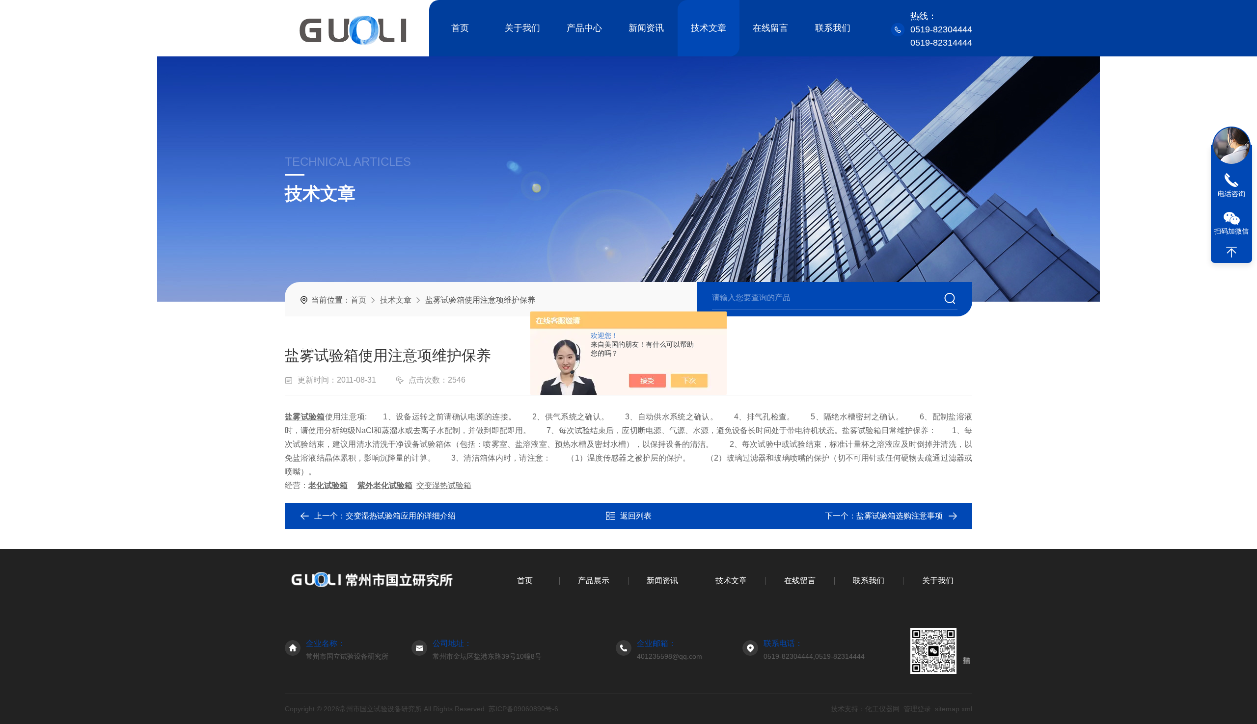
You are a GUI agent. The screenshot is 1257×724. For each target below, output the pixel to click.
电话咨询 (1231, 194)
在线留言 (770, 28)
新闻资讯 (646, 28)
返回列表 (636, 516)
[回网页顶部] (1231, 252)
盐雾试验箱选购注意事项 (899, 516)
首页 (460, 28)
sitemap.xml (953, 709)
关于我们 (522, 28)
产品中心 (584, 28)
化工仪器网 (882, 709)
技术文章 (708, 28)
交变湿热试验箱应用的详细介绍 (401, 516)
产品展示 (593, 580)
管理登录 (917, 709)
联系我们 (832, 28)
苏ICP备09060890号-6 (523, 709)
